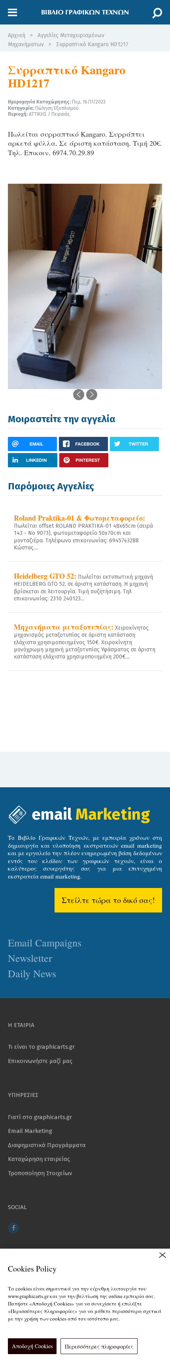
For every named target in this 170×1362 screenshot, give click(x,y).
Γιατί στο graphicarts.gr (40, 1117)
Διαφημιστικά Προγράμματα (47, 1145)
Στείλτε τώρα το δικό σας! (108, 900)
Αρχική (16, 35)
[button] (12, 12)
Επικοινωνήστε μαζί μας (40, 1061)
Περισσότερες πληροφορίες (99, 1346)
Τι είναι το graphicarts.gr (41, 1046)
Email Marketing (30, 1130)
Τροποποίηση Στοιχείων (40, 1173)
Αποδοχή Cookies (32, 1346)
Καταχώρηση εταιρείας (39, 1159)
